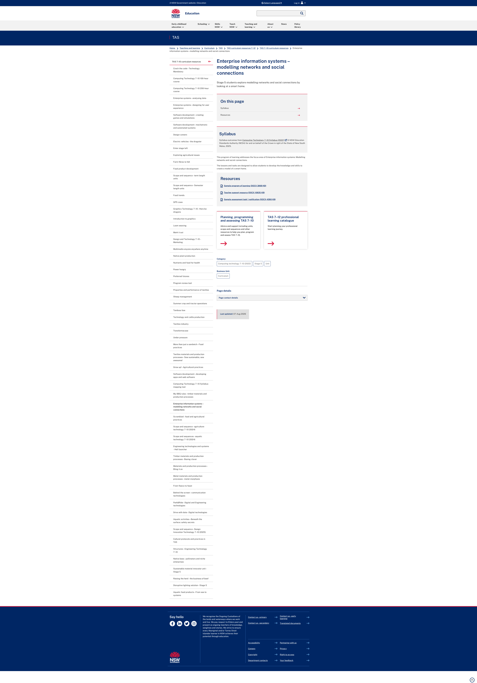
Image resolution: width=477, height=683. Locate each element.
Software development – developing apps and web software (189, 375)
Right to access (287, 654)
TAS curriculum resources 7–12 (241, 48)
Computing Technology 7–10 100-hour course (190, 80)
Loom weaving (179, 225)
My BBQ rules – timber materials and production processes (190, 395)
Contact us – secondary (258, 623)
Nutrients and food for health (186, 263)
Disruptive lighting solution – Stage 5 (190, 585)
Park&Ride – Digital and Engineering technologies (189, 504)
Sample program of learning (245, 186)
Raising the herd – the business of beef (190, 578)
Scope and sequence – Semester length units (188, 187)
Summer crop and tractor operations (190, 303)
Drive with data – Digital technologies (190, 512)
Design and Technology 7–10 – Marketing (187, 240)
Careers (251, 648)
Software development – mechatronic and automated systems (190, 126)
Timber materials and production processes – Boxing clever (188, 457)
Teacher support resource (244, 192)
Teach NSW (232, 25)
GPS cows (178, 202)
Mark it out (178, 232)
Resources (225, 115)
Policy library (297, 25)
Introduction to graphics (184, 219)
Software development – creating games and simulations (188, 116)
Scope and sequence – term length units (189, 177)
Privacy (283, 648)
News (284, 24)
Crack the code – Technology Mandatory (186, 70)
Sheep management (182, 296)
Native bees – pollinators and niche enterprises (189, 560)
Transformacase (180, 331)
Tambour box (179, 310)
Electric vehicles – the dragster (187, 141)
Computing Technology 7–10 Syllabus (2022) (264, 140)
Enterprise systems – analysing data (189, 98)
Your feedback (286, 660)
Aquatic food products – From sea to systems (189, 593)
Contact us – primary (257, 617)
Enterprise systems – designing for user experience (191, 106)
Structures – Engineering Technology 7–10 (190, 550)
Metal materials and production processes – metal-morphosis (187, 477)
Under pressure (180, 337)
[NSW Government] (175, 657)
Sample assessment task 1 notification (250, 199)
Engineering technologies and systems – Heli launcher (191, 448)
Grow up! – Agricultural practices (188, 367)
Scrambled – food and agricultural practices (188, 418)
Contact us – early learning (288, 617)
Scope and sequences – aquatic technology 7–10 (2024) (187, 438)
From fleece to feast (182, 486)
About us (270, 25)
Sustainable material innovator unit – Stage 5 (190, 570)
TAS (175, 37)
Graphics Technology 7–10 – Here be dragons (190, 210)
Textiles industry (181, 324)
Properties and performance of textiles (191, 290)
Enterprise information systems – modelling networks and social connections (188, 407)
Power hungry (179, 269)
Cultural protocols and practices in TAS (189, 540)
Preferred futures (181, 276)
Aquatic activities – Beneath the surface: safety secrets (187, 521)
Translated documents (290, 623)
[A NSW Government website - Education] (188, 3)
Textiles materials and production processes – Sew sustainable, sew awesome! (188, 357)
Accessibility (254, 643)
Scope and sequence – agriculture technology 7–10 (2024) (188, 428)
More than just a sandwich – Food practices (188, 346)
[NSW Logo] (175, 13)
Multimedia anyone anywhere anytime (190, 249)
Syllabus (224, 108)
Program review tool (182, 283)
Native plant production (184, 256)
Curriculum (209, 48)
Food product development (186, 169)
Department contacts (258, 660)
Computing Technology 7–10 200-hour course (191, 90)
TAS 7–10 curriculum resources (274, 48)
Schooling (202, 24)
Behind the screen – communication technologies (189, 494)
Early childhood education (179, 25)
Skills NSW (217, 25)
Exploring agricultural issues (186, 155)
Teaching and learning (251, 25)
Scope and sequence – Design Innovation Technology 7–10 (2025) (189, 530)
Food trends (178, 195)
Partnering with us (288, 643)
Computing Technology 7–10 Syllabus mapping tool (190, 385)
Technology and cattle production (188, 317)
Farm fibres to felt (181, 162)
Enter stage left (180, 148)
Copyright (252, 654)
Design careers (180, 135)
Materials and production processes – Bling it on (190, 467)
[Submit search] (302, 13)
